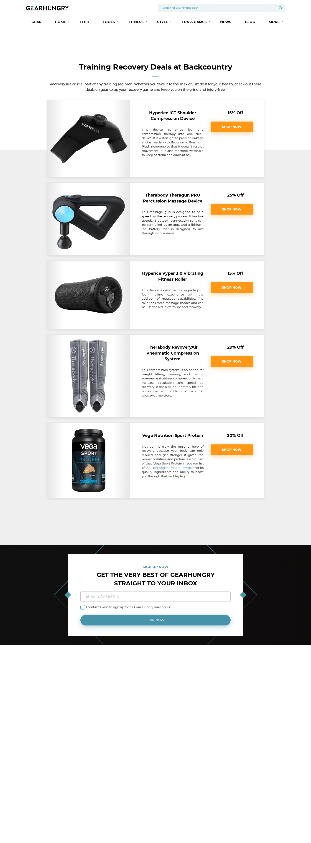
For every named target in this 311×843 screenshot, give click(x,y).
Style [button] (162, 22)
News (225, 22)
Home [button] (60, 22)
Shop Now (231, 127)
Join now (155, 620)
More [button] (274, 22)
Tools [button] (109, 22)
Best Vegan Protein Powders (173, 467)
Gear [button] (36, 22)
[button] (44, 21)
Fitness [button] (136, 22)
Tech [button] (84, 22)
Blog (250, 22)
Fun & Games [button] (194, 22)
